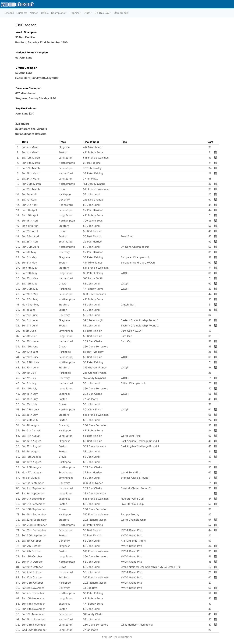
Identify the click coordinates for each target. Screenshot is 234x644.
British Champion (26, 67)
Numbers (21, 12)
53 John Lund (23, 57)
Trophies (74, 12)
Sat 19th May (29, 283)
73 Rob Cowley (92, 168)
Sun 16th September (34, 514)
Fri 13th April (29, 210)
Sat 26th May (30, 294)
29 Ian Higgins (91, 162)
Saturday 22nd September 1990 (48, 42)
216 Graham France (94, 367)
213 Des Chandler (93, 199)
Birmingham (66, 330)
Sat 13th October (32, 556)
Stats (87, 12)
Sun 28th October (32, 582)
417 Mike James (25, 93)
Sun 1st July (29, 372)
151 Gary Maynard (94, 183)
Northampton (67, 162)
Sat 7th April (29, 199)
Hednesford (22, 78)
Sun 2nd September (34, 488)
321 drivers (22, 123)
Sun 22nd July (30, 409)
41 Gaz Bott (90, 587)
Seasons (9, 12)
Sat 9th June (29, 336)
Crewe (62, 189)
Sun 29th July (30, 420)
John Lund (21, 113)
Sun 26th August (32, 467)
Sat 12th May (29, 273)
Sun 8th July (29, 383)
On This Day (102, 12)
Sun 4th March (30, 147)
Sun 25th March (31, 183)
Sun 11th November (33, 603)
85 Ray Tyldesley (93, 351)
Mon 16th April (30, 225)
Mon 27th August (32, 472)
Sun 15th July (30, 393)
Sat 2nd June (30, 315)
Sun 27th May (30, 299)
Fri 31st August (31, 477)
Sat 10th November (33, 598)
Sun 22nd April (30, 236)
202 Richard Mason (94, 519)
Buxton (63, 236)
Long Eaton (65, 157)
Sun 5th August (31, 430)
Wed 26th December (34, 629)
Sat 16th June (30, 346)
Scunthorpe (65, 168)
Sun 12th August (31, 441)
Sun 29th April (30, 246)
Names (34, 12)
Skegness (21, 98)
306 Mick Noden (93, 483)
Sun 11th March (31, 162)
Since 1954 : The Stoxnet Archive (117, 637)
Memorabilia (121, 12)
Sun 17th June (30, 351)
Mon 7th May (29, 267)
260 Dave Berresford (95, 346)
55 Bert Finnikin (25, 37)
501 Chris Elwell (92, 409)
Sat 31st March (31, 189)
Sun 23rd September (34, 524)
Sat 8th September (33, 493)
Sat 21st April (30, 231)
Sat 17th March (31, 168)
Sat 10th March (31, 157)
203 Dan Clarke (92, 341)
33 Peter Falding (93, 173)
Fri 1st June (28, 309)
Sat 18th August (31, 456)
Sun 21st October (32, 572)
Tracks (45, 12)
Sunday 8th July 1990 (45, 78)
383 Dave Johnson (94, 294)
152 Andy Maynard (94, 378)
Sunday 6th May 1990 (42, 98)
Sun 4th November (33, 593)
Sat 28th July (30, 414)
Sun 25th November (34, 624)
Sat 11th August (31, 435)
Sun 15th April (30, 220)
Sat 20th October (32, 566)
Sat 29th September (34, 530)
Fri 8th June (29, 330)
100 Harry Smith (93, 278)
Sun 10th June (30, 341)
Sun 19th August (31, 462)
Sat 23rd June (30, 357)
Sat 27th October (32, 577)
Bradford (20, 42)
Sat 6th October (31, 540)
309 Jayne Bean (93, 220)
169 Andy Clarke (93, 614)
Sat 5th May (29, 252)
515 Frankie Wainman (96, 157)
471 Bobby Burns (93, 152)
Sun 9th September (33, 498)
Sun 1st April (29, 194)
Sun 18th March (31, 173)
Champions (58, 12)
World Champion (26, 32)
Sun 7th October (31, 545)
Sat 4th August (31, 425)
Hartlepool (65, 194)
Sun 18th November (33, 619)
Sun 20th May (30, 288)
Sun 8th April (29, 204)
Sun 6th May (29, 257)
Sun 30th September (34, 535)
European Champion (28, 88)
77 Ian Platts (90, 178)
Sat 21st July (29, 404)
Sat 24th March (31, 178)
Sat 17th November (33, 614)
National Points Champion (32, 52)
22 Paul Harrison (93, 210)
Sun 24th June (30, 362)
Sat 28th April (30, 241)
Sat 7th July (29, 378)
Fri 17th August (31, 451)
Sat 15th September (34, 509)
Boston (63, 152)
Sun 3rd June (30, 320)
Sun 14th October (32, 561)
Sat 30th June (30, 367)
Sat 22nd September (34, 519)
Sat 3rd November (33, 587)
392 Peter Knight (93, 320)
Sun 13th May (30, 278)
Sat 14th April (30, 215)
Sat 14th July (29, 388)
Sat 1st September (33, 483)
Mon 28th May (30, 304)
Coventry (64, 199)
